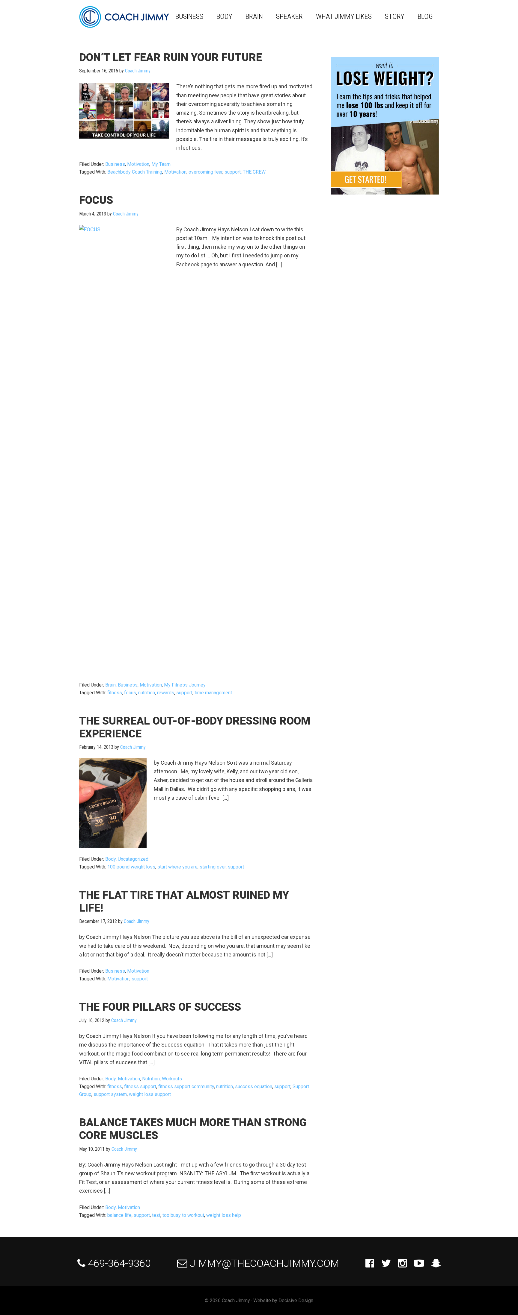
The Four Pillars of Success (160, 1007)
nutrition (146, 693)
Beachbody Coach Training (134, 172)
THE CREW (254, 172)
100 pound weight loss (131, 867)
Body (110, 859)
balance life (119, 1215)
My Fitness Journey (185, 685)
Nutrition (151, 1079)
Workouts (172, 1079)
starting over (213, 867)
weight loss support (150, 1094)
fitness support (140, 1086)
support (233, 172)
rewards (165, 693)
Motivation (138, 164)
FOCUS (96, 200)
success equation (253, 1086)
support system (110, 1094)
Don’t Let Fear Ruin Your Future (170, 57)
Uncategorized (133, 859)
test (156, 1215)
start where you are (177, 867)
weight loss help (223, 1215)
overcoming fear (205, 172)
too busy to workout (183, 1215)
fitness (114, 693)
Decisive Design (295, 1300)
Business (115, 164)
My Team (161, 164)
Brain (110, 685)
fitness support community (186, 1086)
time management (213, 693)
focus (130, 693)
